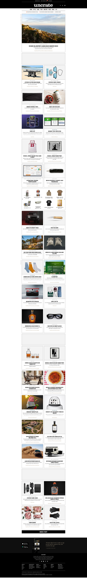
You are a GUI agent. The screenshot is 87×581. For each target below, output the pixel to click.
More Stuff (43, 532)
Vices (49, 9)
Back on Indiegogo (35, 86)
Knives (56, 226)
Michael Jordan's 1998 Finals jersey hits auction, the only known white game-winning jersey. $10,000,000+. (32, 159)
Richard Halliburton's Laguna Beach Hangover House (43, 46)
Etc (56, 9)
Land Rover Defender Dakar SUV (32, 461)
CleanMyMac (55, 277)
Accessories (33, 105)
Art (34, 154)
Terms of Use (60, 565)
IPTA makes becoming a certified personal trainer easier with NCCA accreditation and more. (32, 183)
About (52, 565)
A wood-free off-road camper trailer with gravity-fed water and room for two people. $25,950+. (54, 464)
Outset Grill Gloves (54, 522)
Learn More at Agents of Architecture (46, 50)
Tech (41, 9)
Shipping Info (38, 567)
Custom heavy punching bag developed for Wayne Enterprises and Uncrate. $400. (55, 183)
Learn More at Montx (34, 231)
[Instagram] (45, 561)
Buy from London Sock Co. (32, 282)
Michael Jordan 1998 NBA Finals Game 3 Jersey (32, 156)
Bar (33, 361)
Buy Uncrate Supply (57, 526)
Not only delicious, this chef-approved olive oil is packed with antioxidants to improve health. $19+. (55, 438)
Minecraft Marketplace (32, 412)
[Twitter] (40, 561)
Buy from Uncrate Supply (35, 110)
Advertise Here (20, 117)
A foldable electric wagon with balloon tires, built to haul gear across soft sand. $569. (32, 84)
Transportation (55, 459)
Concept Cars (33, 226)
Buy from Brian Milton (35, 256)
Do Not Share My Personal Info (60, 568)
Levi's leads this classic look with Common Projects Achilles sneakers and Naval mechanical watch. (54, 303)
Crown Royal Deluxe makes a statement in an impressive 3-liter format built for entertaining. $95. (32, 328)
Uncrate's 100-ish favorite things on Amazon (54, 412)
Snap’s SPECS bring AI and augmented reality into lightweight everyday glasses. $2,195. (54, 328)
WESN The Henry (54, 228)
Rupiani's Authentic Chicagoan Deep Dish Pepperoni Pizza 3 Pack (54, 388)
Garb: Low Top (54, 301)
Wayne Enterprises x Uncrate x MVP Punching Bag (54, 181)
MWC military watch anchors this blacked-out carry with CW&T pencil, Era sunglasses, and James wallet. (32, 500)
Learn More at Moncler (57, 257)
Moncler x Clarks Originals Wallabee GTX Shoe (54, 253)
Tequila (55, 496)
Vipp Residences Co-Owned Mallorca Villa (32, 437)
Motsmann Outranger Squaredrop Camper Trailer (54, 461)
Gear (31, 9)
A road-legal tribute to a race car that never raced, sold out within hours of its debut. (32, 303)
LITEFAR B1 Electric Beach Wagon (32, 82)
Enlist (52, 567)
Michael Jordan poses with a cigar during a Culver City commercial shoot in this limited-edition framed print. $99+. (54, 158)
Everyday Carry (55, 80)
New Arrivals (31, 565)
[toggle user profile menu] (62, 5)
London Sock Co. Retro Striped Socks (32, 277)
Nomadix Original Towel (32, 107)
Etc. (22, 569)
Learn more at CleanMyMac (54, 282)
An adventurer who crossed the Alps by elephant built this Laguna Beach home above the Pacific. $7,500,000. (43, 48)
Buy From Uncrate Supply (57, 161)
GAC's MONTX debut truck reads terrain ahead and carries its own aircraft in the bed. (32, 229)
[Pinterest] (47, 561)
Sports (56, 178)
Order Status (38, 565)
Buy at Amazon (54, 417)
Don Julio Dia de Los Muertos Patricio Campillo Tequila (54, 498)
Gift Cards (30, 568)
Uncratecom (37, 0)
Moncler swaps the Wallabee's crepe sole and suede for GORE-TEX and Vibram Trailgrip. (54, 255)
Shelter (45, 9)
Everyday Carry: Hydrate (55, 82)
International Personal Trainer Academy (34, 178)
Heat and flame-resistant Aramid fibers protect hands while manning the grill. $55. (54, 524)
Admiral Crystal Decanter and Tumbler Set (32, 363)
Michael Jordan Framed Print (54, 156)
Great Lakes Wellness (56, 105)
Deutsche (45, 566)
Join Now (32, 136)
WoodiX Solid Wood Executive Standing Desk (32, 388)
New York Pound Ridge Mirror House (32, 252)
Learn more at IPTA (35, 185)
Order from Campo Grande (34, 526)
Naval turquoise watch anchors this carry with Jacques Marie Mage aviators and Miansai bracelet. (54, 84)
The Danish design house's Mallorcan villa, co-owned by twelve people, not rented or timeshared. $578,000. (32, 440)
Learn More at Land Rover (35, 465)
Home (31, 361)
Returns (37, 566)
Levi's (56, 299)
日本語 (44, 567)
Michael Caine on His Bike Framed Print (54, 363)
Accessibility (60, 566)
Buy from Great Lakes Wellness (57, 110)
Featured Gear (32, 129)
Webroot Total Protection (54, 131)
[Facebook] (43, 561)
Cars (38, 9)
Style (34, 9)
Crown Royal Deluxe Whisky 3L (32, 326)
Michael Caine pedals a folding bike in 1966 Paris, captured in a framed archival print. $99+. (54, 365)
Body (53, 9)
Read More (36, 50)
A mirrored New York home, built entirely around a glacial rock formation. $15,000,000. (32, 254)
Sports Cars (33, 299)
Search (60, 5)
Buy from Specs (57, 330)
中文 (44, 568)
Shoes (56, 250)
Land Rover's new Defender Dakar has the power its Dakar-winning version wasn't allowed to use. (32, 463)
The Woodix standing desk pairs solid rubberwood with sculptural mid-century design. (32, 390)
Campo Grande (32, 522)
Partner (50, 105)
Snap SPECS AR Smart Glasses (54, 326)
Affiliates (52, 566)
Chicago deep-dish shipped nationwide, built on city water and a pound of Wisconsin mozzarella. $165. (54, 390)
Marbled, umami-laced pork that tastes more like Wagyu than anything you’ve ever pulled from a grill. (32, 524)
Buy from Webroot (55, 136)
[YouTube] (42, 561)
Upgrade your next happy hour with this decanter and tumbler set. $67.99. (32, 366)
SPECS (56, 324)
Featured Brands (32, 566)
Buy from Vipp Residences (35, 441)
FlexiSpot (34, 385)
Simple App (32, 131)
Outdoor (33, 80)
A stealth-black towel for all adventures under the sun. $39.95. (32, 108)
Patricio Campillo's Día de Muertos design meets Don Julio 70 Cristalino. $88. (54, 501)
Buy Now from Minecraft (32, 417)
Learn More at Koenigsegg (35, 305)
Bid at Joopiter (34, 161)
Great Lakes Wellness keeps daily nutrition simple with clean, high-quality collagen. (55, 108)
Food (55, 385)
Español (45, 565)
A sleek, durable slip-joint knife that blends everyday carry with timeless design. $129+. (54, 229)
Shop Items (54, 86)
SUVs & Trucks (33, 459)
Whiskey (33, 324)
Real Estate (45, 44)
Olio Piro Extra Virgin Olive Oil (54, 436)
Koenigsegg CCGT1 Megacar (32, 301)
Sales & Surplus (31, 567)
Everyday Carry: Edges (32, 498)
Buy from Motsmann (57, 466)
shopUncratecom (44, 0)
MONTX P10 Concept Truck (32, 228)
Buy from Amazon (35, 392)
